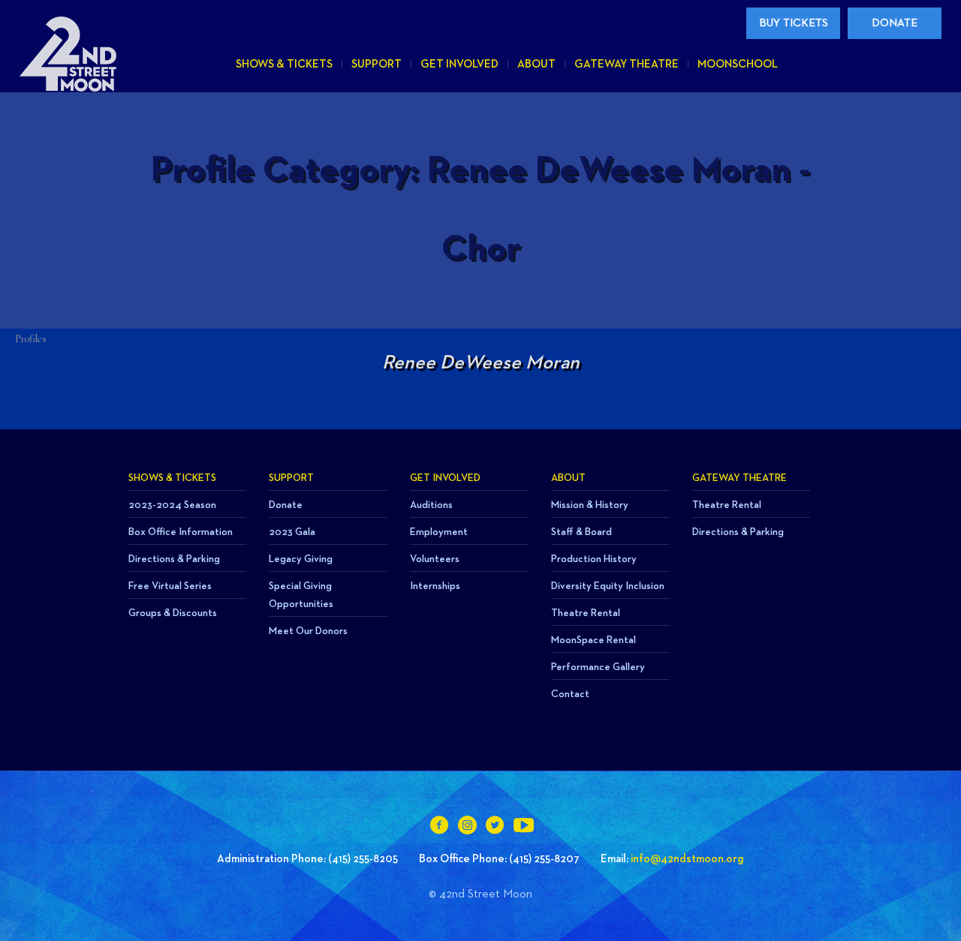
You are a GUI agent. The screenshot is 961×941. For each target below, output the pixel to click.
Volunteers (434, 559)
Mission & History (589, 505)
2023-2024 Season (172, 505)
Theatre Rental (585, 613)
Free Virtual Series (170, 586)
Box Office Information (180, 532)
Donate (286, 505)
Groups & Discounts (172, 613)
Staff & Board (581, 532)
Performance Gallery (598, 667)
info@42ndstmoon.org (687, 858)
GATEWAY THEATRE (739, 478)
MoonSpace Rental (593, 640)
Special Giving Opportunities (301, 595)
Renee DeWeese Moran (481, 363)
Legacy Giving (301, 559)
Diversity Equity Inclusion (607, 586)
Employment (439, 532)
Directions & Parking (174, 559)
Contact (570, 694)
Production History (594, 559)
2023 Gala (292, 532)
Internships (435, 586)
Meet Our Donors (308, 631)
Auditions (431, 505)
